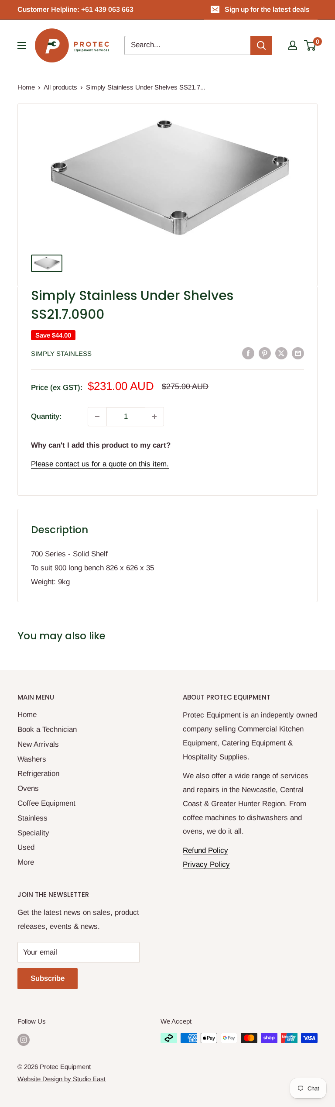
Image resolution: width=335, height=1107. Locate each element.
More (25, 862)
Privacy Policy (206, 864)
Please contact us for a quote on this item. (100, 464)
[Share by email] (298, 353)
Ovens (28, 788)
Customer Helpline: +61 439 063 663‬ (75, 9)
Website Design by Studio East (61, 1079)
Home (26, 87)
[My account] (292, 45)
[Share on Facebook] (248, 353)
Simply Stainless (61, 353)
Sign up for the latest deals (267, 9)
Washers (31, 759)
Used (25, 847)
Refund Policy (205, 850)
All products (60, 87)
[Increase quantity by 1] (154, 416)
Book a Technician (47, 729)
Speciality (33, 833)
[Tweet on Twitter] (281, 353)
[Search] (261, 45)
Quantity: (46, 416)
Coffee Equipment (46, 803)
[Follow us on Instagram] (23, 1039)
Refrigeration (38, 773)
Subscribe (48, 978)
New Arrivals (38, 744)
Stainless (32, 818)
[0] (310, 45)
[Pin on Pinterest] (265, 353)
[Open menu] (21, 45)
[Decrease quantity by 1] (97, 416)
